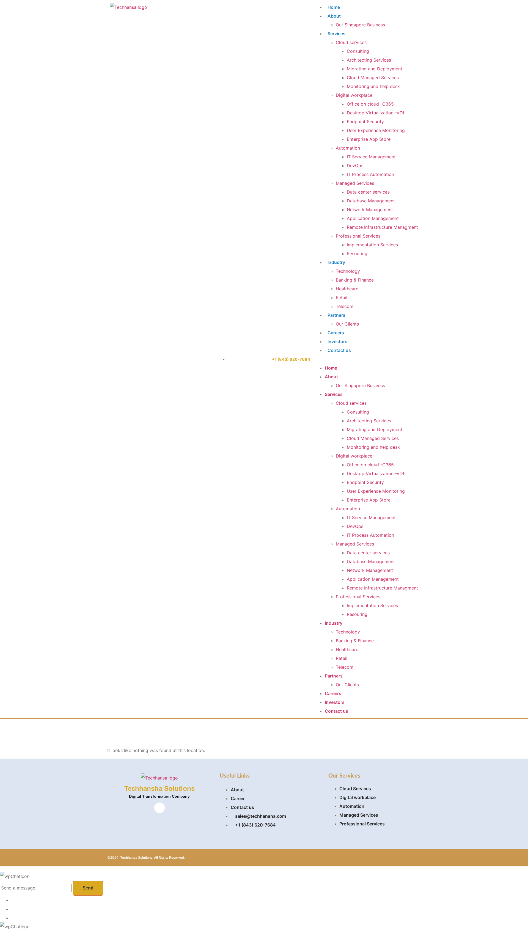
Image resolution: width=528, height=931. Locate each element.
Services (336, 33)
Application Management (373, 218)
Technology (348, 271)
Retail (341, 297)
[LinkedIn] (159, 807)
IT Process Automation (370, 174)
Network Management (370, 209)
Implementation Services (372, 244)
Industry (336, 262)
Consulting (358, 51)
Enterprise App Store (369, 139)
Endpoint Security (365, 121)
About (334, 16)
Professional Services (358, 236)
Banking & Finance (355, 280)
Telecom (344, 306)
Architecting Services (369, 60)
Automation (348, 148)
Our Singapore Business (360, 24)
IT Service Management (371, 156)
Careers (336, 332)
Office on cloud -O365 (370, 104)
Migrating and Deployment (374, 68)
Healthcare (347, 288)
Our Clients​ (347, 324)
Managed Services (355, 183)
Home (334, 7)
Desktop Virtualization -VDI (375, 112)
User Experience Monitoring (376, 130)
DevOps (355, 165)
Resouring (357, 253)
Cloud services (351, 42)
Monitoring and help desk (373, 86)
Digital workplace (354, 95)
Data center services (368, 192)
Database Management (371, 200)
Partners (336, 315)
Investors (337, 341)
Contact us (339, 350)
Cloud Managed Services (373, 77)
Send (88, 888)
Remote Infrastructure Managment (382, 227)
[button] (366, 359)
